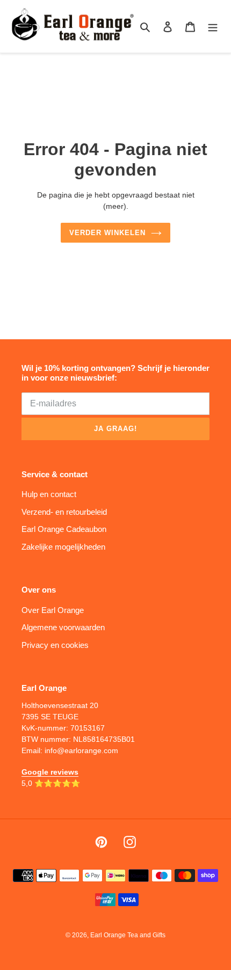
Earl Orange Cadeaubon (63, 529)
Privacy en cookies (55, 645)
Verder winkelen (107, 233)
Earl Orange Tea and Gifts (127, 935)
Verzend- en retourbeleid (64, 511)
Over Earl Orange (52, 610)
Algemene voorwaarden (63, 627)
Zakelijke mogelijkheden (63, 546)
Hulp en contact (48, 494)
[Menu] (212, 26)
